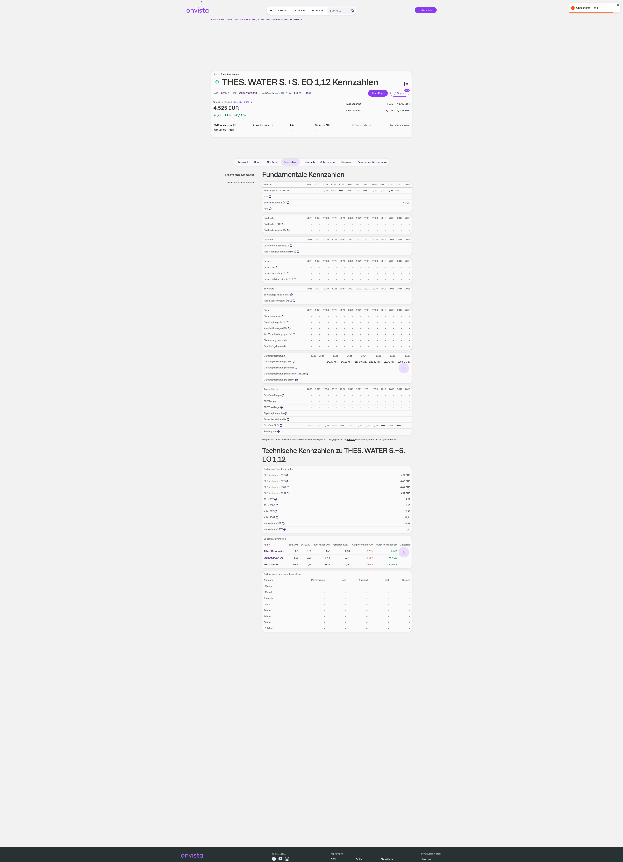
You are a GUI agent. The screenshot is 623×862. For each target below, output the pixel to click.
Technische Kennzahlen (241, 182)
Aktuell (282, 10)
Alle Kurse (272, 162)
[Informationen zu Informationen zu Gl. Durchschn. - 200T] (288, 493)
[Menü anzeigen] (271, 10)
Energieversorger (230, 74)
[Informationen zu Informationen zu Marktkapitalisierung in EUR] (294, 361)
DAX (333, 859)
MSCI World (271, 564)
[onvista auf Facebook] (274, 859)
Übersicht (242, 162)
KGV (292, 125)
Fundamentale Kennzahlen (239, 174)
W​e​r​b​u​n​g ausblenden (340, 44)
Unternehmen (328, 162)
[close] (618, 5)
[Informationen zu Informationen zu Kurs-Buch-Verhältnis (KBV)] (294, 300)
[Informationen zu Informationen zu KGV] (270, 196)
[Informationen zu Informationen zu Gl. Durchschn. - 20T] (286, 475)
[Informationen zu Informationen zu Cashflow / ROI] (281, 425)
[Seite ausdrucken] (406, 84)
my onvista (299, 10)
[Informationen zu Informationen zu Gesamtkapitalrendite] (288, 419)
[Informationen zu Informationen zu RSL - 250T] (277, 505)
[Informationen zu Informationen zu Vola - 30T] (275, 511)
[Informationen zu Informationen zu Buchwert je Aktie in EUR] (291, 294)
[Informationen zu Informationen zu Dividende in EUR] (283, 224)
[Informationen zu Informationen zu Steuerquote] (278, 431)
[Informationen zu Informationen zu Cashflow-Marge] (282, 395)
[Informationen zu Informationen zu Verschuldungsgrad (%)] (289, 328)
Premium (317, 10)
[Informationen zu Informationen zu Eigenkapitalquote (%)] (288, 322)
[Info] (234, 125)
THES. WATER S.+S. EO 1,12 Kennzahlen (284, 19)
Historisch (308, 162)
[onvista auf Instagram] (287, 859)
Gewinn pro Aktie (322, 125)
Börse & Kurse (217, 19)
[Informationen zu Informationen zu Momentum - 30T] (283, 523)
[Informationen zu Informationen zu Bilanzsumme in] (281, 316)
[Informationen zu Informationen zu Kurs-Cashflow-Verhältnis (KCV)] (298, 251)
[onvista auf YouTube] (280, 859)
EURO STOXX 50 (273, 557)
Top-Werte (387, 859)
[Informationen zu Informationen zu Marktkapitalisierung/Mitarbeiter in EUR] (306, 373)
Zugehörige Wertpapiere (372, 162)
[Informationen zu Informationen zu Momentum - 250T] (284, 529)
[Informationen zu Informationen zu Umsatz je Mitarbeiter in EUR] (295, 279)
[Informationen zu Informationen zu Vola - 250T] (277, 517)
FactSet (351, 439)
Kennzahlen (290, 162)
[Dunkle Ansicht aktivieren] (202, 1)
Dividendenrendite (261, 125)
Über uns (426, 859)
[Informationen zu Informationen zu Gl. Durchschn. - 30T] (286, 481)
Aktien (229, 19)
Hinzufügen (378, 93)
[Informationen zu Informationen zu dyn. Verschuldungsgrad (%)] (294, 334)
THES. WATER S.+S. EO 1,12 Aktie (249, 19)
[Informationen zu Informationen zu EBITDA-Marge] (281, 407)
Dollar (359, 859)
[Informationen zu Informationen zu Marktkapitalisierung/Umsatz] (296, 367)
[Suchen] (352, 10)
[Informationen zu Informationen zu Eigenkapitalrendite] (285, 413)
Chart (257, 162)
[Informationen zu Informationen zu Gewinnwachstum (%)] (288, 202)
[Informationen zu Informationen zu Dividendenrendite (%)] (288, 230)
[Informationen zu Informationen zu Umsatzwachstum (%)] (288, 273)
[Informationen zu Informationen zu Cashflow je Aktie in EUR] (291, 245)
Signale (401, 93)
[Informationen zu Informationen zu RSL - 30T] (275, 499)
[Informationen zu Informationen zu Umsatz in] (275, 267)
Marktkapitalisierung (223, 125)
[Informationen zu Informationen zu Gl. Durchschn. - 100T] (288, 487)
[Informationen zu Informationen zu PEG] (270, 208)
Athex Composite (274, 551)
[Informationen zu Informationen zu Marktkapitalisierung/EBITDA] (296, 379)
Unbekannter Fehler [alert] (587, 8)
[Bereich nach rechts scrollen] (404, 368)
